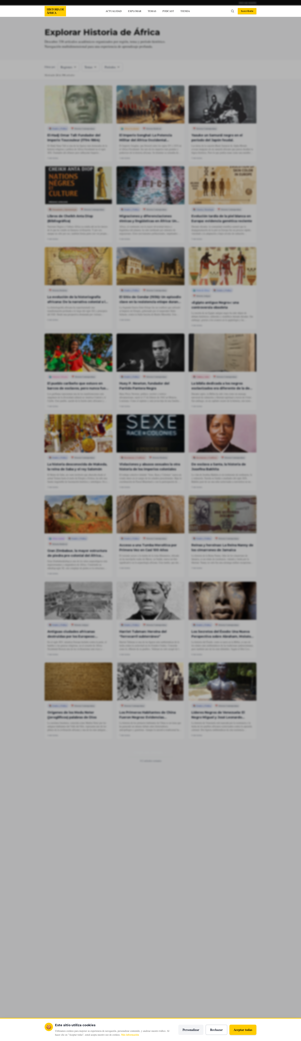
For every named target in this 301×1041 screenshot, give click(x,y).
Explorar (134, 11)
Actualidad (114, 11)
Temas (152, 11)
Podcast (168, 11)
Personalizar (191, 1029)
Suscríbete (247, 11)
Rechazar (216, 1029)
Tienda (185, 11)
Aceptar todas (243, 1029)
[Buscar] (232, 11)
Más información (130, 1034)
